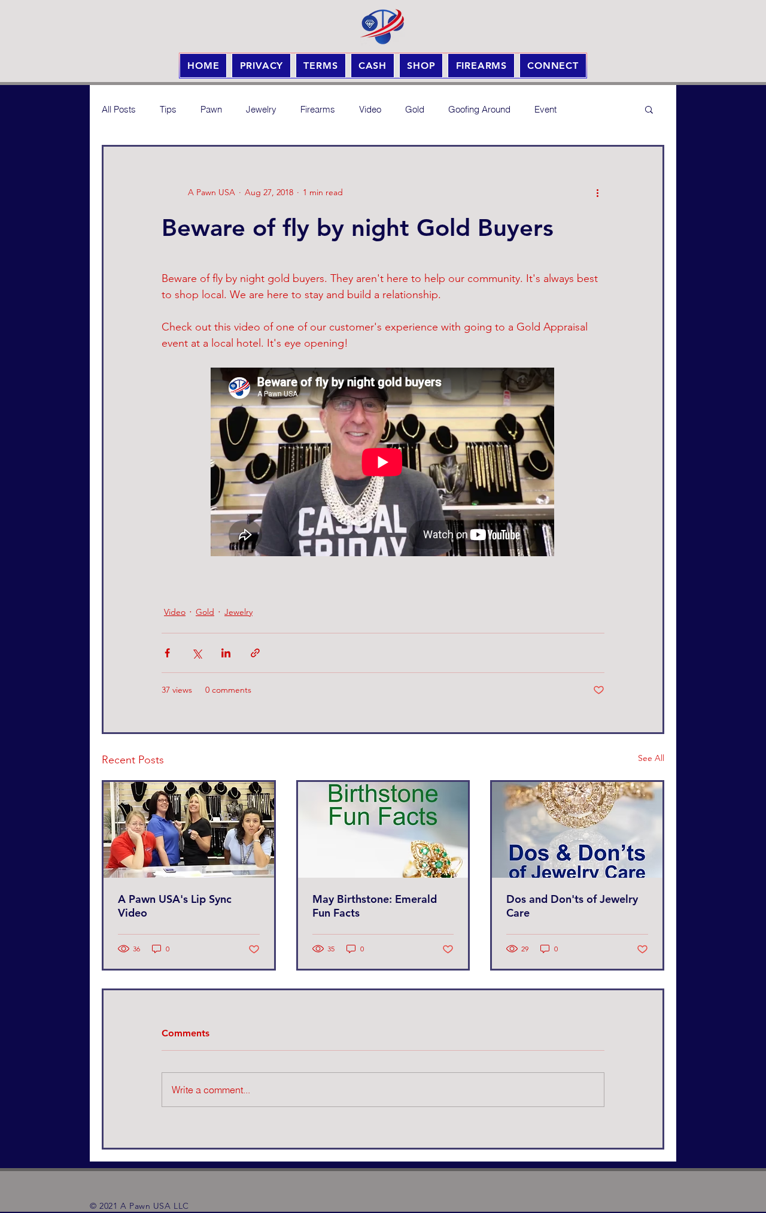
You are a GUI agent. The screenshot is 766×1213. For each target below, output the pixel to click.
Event (545, 109)
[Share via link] (255, 653)
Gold (414, 109)
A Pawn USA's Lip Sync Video (175, 906)
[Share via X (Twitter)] (196, 653)
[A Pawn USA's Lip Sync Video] (189, 830)
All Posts (119, 109)
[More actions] (597, 192)
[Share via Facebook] (167, 653)
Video (370, 109)
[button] (649, 109)
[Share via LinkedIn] (226, 653)
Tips (168, 109)
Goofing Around (479, 109)
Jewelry (261, 109)
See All (651, 758)
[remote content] (383, 463)
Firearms (317, 109)
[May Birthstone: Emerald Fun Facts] (383, 830)
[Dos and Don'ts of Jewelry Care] (577, 830)
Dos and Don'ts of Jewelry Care (572, 906)
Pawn (211, 109)
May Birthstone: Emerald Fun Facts (374, 906)
